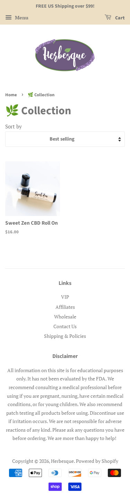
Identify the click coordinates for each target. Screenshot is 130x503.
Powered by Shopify (97, 461)
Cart (119, 18)
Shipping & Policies (65, 336)
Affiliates (65, 307)
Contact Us (65, 326)
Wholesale (65, 316)
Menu (21, 17)
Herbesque (62, 461)
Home (11, 95)
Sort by (13, 126)
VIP (65, 297)
